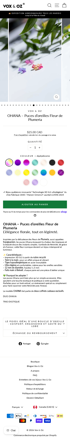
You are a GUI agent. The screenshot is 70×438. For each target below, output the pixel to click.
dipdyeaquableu (43, 172)
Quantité (35, 141)
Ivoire (43, 162)
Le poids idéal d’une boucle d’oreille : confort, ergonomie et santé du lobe (35, 324)
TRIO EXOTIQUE (11, 301)
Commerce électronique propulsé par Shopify (35, 435)
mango (52, 172)
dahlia (60, 172)
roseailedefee (26, 182)
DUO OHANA (10, 296)
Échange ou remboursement (35, 333)
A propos (35, 370)
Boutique (35, 361)
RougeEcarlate (60, 162)
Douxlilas (9, 172)
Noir (52, 162)
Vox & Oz (35, 111)
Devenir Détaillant (35, 397)
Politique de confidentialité (35, 393)
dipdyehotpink (26, 162)
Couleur (35, 156)
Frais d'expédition (21, 135)
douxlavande (35, 182)
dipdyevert (35, 172)
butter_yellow (17, 172)
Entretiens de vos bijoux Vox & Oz (35, 379)
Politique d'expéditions (35, 384)
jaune (26, 172)
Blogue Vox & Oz (35, 366)
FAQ (35, 375)
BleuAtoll (35, 162)
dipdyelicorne (9, 162)
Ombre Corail (43, 182)
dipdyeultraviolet (17, 162)
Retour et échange (35, 388)
